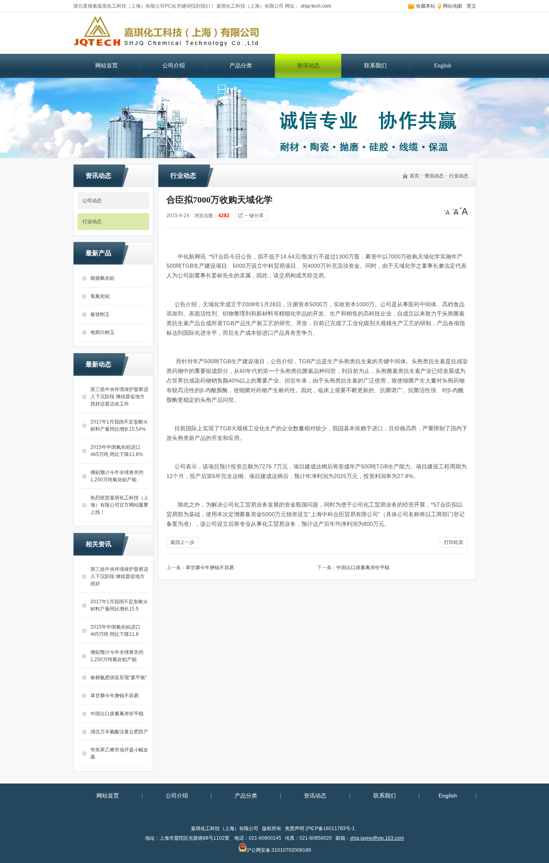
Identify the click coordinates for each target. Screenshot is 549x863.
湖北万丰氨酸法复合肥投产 (119, 732)
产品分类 (240, 66)
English (442, 66)
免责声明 (294, 828)
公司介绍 (173, 66)
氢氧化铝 (100, 296)
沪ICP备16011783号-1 (330, 828)
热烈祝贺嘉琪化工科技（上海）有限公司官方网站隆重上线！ (119, 505)
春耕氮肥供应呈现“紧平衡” (118, 677)
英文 (471, 6)
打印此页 (453, 542)
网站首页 (106, 66)
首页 (414, 176)
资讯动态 (308, 66)
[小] (448, 211)
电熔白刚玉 (102, 332)
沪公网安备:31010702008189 (278, 849)
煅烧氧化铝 (102, 278)
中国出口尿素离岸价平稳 (116, 713)
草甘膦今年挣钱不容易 (114, 695)
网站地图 (452, 6)
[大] (464, 211)
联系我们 (375, 66)
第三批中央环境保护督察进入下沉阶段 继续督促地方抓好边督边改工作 (119, 397)
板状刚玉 (100, 314)
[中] (456, 211)
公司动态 (92, 201)
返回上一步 (182, 542)
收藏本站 (425, 6)
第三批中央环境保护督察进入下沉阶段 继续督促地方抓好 (119, 576)
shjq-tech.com (315, 6)
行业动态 (458, 176)
